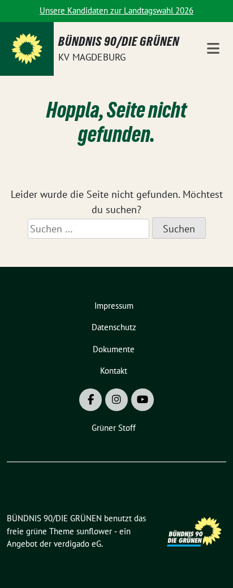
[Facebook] (90, 399)
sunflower (94, 531)
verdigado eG (77, 543)
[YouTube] (142, 399)
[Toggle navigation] (213, 49)
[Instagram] (116, 399)
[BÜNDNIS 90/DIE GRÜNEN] (26, 48)
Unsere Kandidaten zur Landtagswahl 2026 (116, 10)
